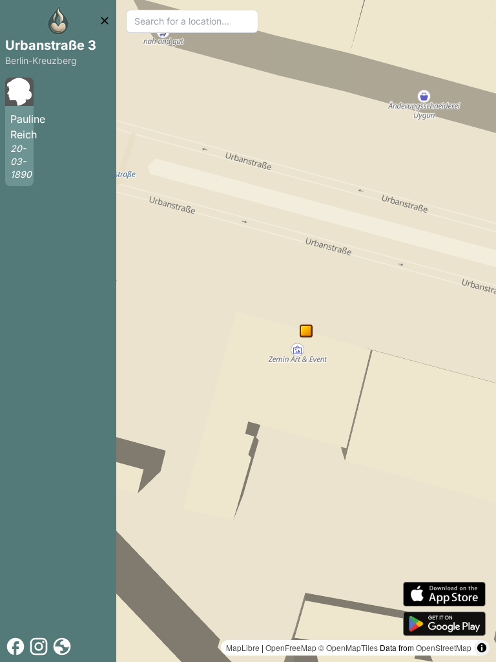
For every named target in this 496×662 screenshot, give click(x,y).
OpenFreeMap (290, 647)
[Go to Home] (58, 20)
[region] (306, 331)
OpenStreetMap (443, 647)
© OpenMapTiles (348, 647)
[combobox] (192, 21)
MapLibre (243, 647)
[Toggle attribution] (482, 648)
